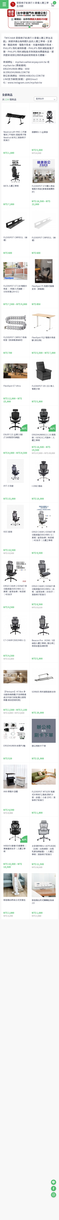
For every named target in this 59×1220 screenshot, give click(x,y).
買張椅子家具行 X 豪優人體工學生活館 (32, 4)
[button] (29, 27)
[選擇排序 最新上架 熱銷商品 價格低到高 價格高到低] (45, 99)
